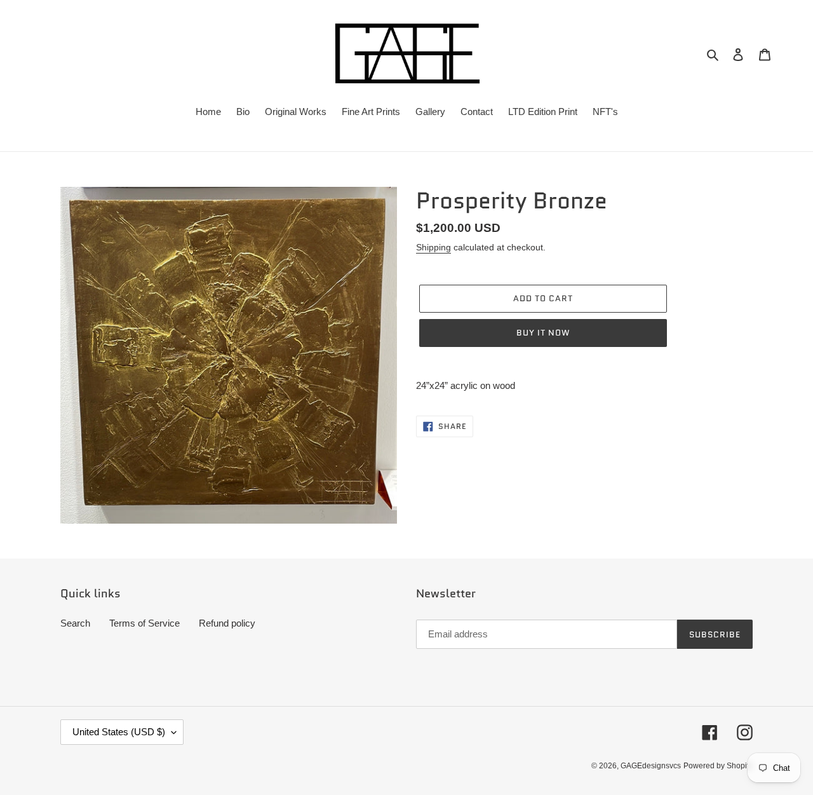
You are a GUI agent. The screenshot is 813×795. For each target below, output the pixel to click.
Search (75, 623)
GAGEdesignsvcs (651, 765)
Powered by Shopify (718, 765)
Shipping (433, 247)
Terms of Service (144, 623)
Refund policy (227, 623)
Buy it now (543, 333)
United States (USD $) (118, 731)
